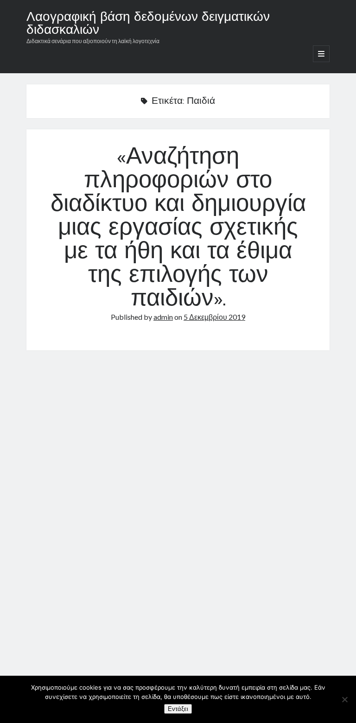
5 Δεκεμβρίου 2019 (214, 316)
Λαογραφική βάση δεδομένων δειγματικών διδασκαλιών (148, 24)
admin (163, 316)
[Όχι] (344, 699)
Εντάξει (178, 708)
